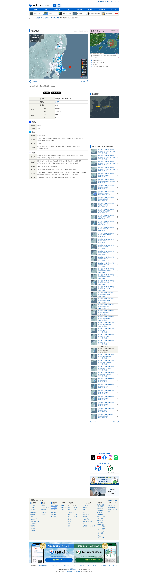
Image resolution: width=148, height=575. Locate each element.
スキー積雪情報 (101, 532)
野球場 (84, 512)
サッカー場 (86, 514)
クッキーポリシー (93, 565)
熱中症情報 (100, 521)
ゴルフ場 (85, 516)
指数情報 (79, 9)
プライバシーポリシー (78, 565)
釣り (84, 523)
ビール (75, 516)
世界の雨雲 (33, 523)
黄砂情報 (32, 530)
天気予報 (35, 9)
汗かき (75, 507)
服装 (69, 510)
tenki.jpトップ (102, 1)
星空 (69, 514)
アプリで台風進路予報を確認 (100, 66)
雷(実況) (43, 514)
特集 (109, 512)
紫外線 (69, 519)
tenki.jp (35, 6)
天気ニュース (113, 9)
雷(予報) (32, 526)
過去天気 (43, 512)
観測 (46, 9)
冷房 (74, 512)
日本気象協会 (42, 565)
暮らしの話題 (111, 507)
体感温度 (70, 521)
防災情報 (57, 9)
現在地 (58, 6)
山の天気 (85, 505)
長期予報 (32, 514)
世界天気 (32, 507)
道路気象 (32, 528)
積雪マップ (33, 519)
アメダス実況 (45, 507)
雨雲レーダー (34, 516)
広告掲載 (104, 565)
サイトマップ (110, 1)
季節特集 (102, 9)
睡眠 (69, 526)
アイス (75, 514)
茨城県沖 (57, 102)
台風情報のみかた (97, 60)
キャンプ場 (86, 519)
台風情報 (53, 514)
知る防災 (94, 64)
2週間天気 (33, 512)
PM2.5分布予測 (34, 521)
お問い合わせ (113, 565)
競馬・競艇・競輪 (87, 521)
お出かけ (70, 512)
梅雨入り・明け (101, 517)
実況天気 (43, 510)
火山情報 (53, 512)
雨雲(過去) (44, 505)
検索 (54, 5)
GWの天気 (100, 513)
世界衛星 (63, 510)
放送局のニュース (112, 510)
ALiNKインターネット (53, 565)
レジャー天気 (91, 9)
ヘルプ (117, 1)
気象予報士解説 (112, 505)
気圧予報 (32, 510)
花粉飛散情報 (100, 505)
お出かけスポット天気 (89, 526)
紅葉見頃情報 (101, 525)
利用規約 (66, 565)
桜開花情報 (100, 509)
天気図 (68, 9)
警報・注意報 (54, 505)
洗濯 (69, 507)
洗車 (69, 523)
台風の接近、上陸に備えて (99, 62)
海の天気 (85, 507)
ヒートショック (101, 529)
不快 (74, 510)
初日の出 (100, 536)
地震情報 (54, 507)
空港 (84, 510)
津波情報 (53, 510)
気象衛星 (63, 507)
